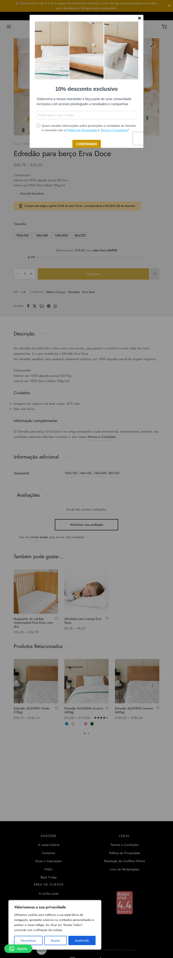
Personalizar (28, 940)
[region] (54, 925)
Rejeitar (55, 940)
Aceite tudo (82, 940)
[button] (18, 948)
